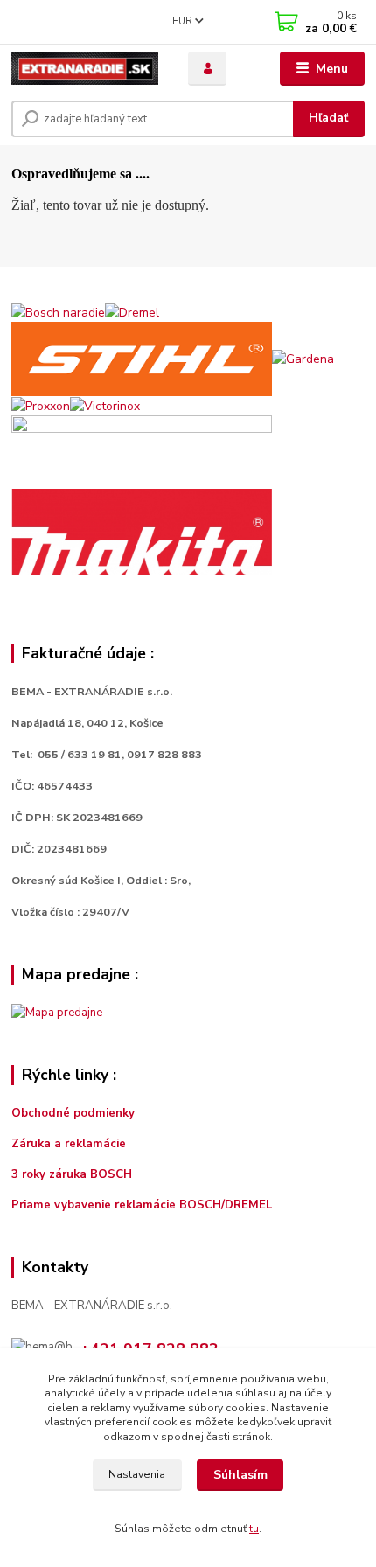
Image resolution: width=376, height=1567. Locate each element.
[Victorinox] (105, 405)
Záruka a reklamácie (70, 1144)
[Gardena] (303, 358)
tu (254, 1529)
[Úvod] (84, 68)
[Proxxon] (40, 405)
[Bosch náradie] (58, 311)
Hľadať (328, 117)
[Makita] (141, 531)
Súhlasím (240, 1474)
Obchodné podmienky (73, 1113)
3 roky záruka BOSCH (71, 1174)
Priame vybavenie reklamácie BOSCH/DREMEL (142, 1205)
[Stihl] (141, 358)
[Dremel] (132, 311)
